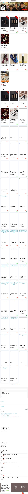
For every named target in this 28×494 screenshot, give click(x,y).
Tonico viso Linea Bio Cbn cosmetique (23, 293)
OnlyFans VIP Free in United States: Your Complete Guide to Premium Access (10, 417)
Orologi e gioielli (3, 444)
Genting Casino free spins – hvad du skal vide (6, 414)
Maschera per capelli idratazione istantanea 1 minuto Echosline (4, 277)
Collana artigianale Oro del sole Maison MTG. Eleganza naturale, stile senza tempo (13, 190)
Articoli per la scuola (3, 428)
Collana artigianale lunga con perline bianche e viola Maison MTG (4, 224)
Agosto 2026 (2, 401)
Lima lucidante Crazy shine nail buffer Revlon (23, 189)
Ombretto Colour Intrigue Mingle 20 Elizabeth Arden (13, 155)
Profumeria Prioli (4, 30)
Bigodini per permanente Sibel (13, 362)
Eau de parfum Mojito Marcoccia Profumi (22, 259)
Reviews (6, 12)
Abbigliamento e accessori (4, 427)
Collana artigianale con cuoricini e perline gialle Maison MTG (23, 207)
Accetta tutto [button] (7, 490)
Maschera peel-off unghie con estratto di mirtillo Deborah (4, 207)
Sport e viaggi (2, 446)
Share (25, 12)
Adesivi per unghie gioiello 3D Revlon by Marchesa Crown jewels (4, 294)
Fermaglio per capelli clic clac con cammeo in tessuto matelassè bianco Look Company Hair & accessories (23, 312)
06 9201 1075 (3, 394)
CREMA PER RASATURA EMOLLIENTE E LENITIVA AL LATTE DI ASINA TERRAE (23, 65)
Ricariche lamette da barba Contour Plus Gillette (4, 83)
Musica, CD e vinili (3, 443)
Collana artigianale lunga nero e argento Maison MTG (23, 155)
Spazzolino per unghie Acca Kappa (22, 345)
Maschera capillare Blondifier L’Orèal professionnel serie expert (22, 172)
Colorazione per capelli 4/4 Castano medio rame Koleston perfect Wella (13, 65)
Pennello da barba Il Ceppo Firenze (13, 311)
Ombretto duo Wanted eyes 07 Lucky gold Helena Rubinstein (13, 28)
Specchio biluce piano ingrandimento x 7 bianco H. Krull (4, 190)
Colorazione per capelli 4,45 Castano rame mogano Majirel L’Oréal (4, 65)
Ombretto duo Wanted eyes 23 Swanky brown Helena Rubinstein (4, 45)
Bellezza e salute (3, 431)
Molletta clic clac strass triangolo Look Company (4, 172)
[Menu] (1, 1)
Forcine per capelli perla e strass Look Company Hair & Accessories (4, 329)
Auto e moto (2, 430)
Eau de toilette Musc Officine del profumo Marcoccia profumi (22, 242)
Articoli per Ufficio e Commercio (4, 429)
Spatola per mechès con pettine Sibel (4, 378)
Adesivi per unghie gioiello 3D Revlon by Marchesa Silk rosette (13, 277)
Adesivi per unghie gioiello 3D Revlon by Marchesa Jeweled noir (23, 277)
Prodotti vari (2, 445)
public (1, 405)
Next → (18, 384)
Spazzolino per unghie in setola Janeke (13, 345)
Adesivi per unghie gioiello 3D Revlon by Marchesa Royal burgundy (13, 294)
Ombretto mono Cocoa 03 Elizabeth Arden (13, 137)
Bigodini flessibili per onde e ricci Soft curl (23, 362)
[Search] (27, 1)
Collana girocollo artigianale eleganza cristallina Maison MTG (13, 242)
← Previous (9, 384)
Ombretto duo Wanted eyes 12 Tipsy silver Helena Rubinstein (23, 28)
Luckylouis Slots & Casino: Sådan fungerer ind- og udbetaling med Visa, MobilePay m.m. (11, 416)
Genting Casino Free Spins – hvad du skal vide (6, 415)
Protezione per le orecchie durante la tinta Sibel (4, 362)
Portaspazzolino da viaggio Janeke (3, 345)
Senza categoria (2, 406)
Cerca (1, 408)
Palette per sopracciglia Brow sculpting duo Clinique (23, 120)
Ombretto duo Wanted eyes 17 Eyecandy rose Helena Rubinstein (13, 120)
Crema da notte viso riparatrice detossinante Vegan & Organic (13, 224)
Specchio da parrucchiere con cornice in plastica (23, 328)
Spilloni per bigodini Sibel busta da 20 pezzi (13, 378)
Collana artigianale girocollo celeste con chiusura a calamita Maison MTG (3, 242)
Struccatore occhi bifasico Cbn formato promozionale (23, 224)
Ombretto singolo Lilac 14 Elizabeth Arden (23, 137)
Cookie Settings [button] (3, 490)
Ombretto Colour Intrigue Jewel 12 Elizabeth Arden (4, 154)
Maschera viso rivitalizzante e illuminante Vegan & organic (3, 259)
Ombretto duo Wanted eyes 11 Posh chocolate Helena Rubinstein (4, 28)
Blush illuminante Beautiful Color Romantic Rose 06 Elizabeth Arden (4, 138)
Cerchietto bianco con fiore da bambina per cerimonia (13, 329)
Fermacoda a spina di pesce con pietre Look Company (13, 172)
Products (2, 12)
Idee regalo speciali (3, 442)
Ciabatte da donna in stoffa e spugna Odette (4, 311)
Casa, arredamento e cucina (4, 433)
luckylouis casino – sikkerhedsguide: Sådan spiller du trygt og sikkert (9, 413)
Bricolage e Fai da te (3, 432)
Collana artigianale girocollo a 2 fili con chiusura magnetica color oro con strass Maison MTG (13, 208)
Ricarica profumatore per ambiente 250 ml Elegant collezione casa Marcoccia (13, 259)
